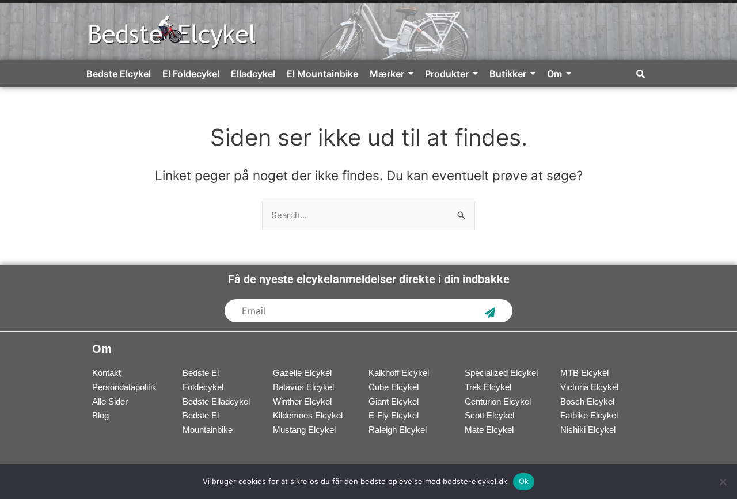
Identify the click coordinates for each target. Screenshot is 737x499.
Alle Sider (110, 401)
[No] (722, 481)
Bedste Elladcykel (216, 401)
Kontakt (106, 373)
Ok (524, 481)
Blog (100, 415)
